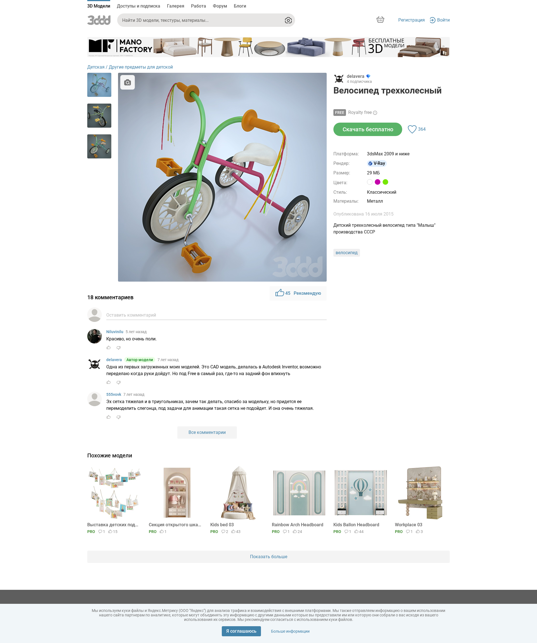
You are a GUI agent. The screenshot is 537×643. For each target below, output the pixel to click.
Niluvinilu (114, 331)
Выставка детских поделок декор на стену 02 (113, 524)
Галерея (175, 6)
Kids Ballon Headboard (356, 524)
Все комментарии (207, 432)
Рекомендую (303, 293)
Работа (198, 6)
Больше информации (290, 631)
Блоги (240, 6)
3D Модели (98, 6)
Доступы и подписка (138, 6)
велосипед (347, 252)
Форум (220, 6)
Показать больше (268, 556)
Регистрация (411, 20)
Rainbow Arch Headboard (297, 524)
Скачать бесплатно (368, 129)
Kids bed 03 (222, 524)
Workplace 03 (408, 524)
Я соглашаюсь (241, 631)
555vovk (113, 394)
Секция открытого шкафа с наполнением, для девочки (175, 524)
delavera (114, 359)
